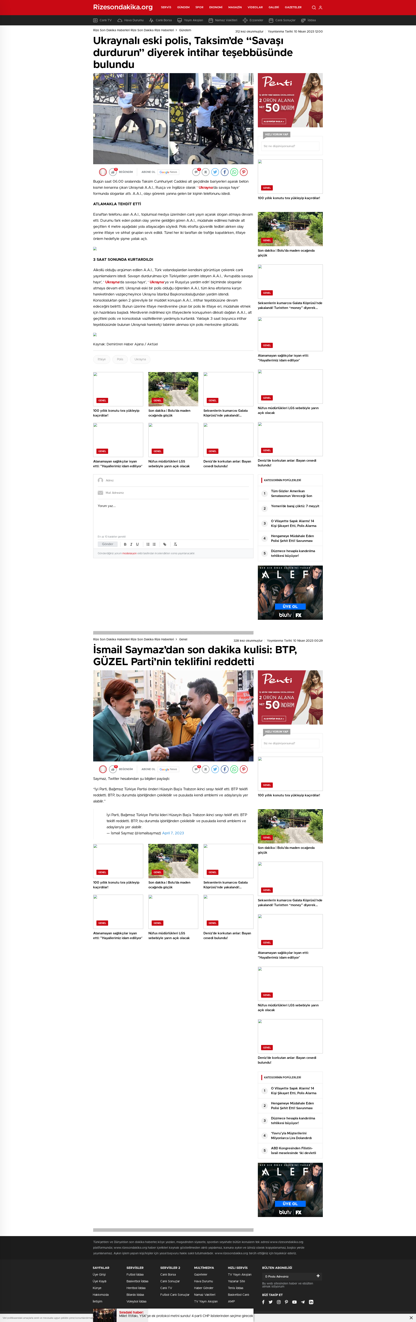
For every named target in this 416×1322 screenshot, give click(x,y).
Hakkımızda (101, 1294)
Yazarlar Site (236, 1281)
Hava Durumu (134, 20)
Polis (120, 359)
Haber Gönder (203, 1288)
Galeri (274, 7)
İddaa (312, 20)
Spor (199, 7)
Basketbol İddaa (137, 1281)
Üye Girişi (99, 1274)
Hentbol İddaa (136, 1288)
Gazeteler (293, 7)
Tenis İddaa (235, 1288)
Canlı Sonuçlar (285, 20)
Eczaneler (256, 20)
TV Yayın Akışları (206, 1301)
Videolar (255, 7)
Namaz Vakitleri (226, 20)
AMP (231, 1301)
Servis (166, 7)
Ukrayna (140, 359)
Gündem (183, 7)
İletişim (97, 1301)
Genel (183, 639)
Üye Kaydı (99, 1281)
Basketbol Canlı (238, 1294)
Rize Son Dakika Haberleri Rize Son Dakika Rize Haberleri (133, 30)
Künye (97, 1288)
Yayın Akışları (193, 20)
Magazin (235, 7)
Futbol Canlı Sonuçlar (175, 1294)
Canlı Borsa (164, 20)
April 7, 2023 (173, 833)
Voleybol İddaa (136, 1301)
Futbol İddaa (135, 1274)
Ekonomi (216, 7)
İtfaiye (102, 359)
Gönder (107, 544)
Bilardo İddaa (135, 1294)
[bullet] (154, 544)
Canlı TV (106, 20)
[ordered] (148, 544)
